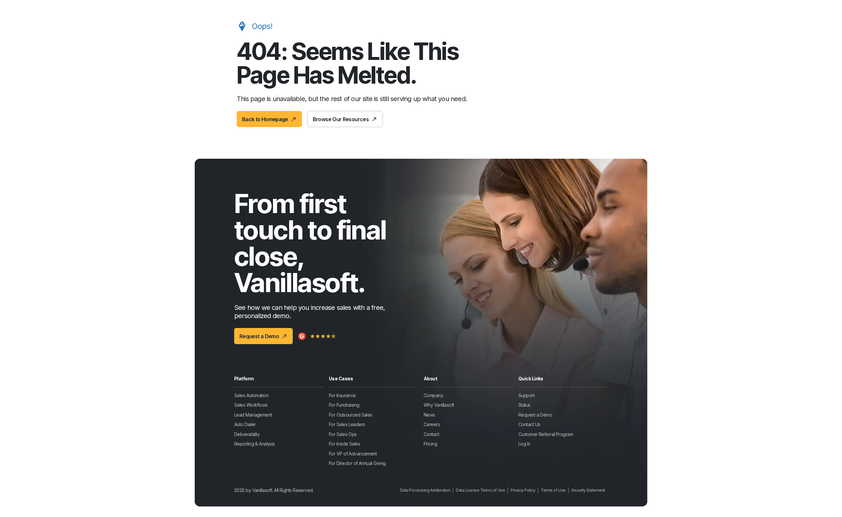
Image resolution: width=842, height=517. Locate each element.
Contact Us (529, 424)
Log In (524, 444)
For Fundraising (344, 405)
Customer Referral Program (545, 434)
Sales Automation (251, 395)
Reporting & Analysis (254, 444)
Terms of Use (553, 490)
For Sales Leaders (347, 424)
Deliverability (247, 434)
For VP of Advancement (353, 453)
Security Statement (588, 490)
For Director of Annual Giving (357, 463)
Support (526, 395)
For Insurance (342, 395)
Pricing (430, 444)
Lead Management (253, 415)
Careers (432, 424)
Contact (431, 434)
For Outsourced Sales (350, 415)
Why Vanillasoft (439, 405)
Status (524, 405)
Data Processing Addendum (425, 490)
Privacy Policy (522, 490)
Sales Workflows (251, 405)
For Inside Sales (344, 444)
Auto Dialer (245, 424)
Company (433, 395)
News (429, 415)
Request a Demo (535, 415)
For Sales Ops (343, 434)
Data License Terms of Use (480, 490)
